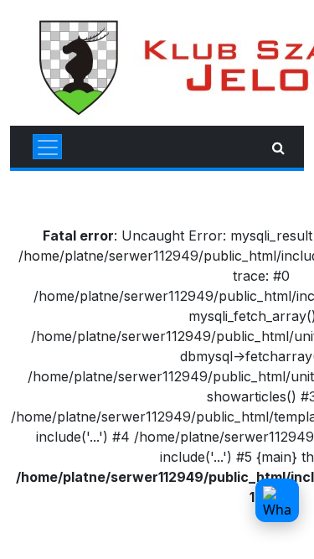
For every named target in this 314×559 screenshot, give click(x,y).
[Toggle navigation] (47, 146)
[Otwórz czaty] (277, 500)
